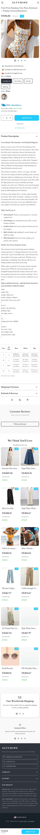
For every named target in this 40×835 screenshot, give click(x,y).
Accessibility (31, 821)
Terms (21, 821)
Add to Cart (30, 831)
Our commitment (7, 799)
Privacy (25, 821)
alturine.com (6, 789)
